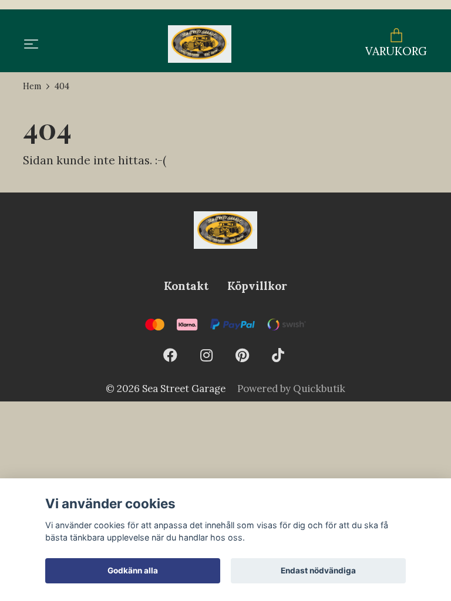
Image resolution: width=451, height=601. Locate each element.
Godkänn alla (132, 570)
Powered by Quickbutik (291, 388)
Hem (32, 86)
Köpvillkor (257, 286)
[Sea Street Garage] (199, 44)
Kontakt (186, 286)
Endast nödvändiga (318, 570)
